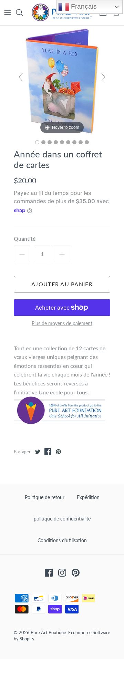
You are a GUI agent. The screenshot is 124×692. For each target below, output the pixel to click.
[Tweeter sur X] (37, 451)
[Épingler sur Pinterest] (58, 451)
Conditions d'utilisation (62, 540)
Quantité (25, 238)
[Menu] (7, 12)
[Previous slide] (21, 77)
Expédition (88, 497)
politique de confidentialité (62, 518)
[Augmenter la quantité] (62, 254)
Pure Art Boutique (48, 632)
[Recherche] (22, 12)
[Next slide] (103, 77)
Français (83, 6)
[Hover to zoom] (62, 79)
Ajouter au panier (62, 284)
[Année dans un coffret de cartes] (37, 142)
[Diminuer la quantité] (22, 254)
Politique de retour (44, 497)
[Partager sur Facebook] (47, 451)
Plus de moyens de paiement (62, 323)
